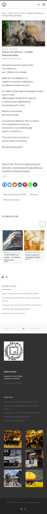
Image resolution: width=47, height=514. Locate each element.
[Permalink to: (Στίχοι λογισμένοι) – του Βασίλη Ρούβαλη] (34, 240)
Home (4, 13)
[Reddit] (14, 183)
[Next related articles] (42, 224)
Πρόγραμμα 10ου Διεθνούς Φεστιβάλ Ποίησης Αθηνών (21, 305)
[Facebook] (4, 183)
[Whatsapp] (30, 183)
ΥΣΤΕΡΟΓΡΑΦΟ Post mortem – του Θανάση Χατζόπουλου (12, 257)
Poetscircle (18, 502)
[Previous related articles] (36, 224)
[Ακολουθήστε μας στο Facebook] (3, 277)
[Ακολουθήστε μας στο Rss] (7, 277)
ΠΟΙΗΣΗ (10, 13)
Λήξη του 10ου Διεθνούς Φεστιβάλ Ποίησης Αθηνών (20, 293)
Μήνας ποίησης (20, 13)
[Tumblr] (35, 183)
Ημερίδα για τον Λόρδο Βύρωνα (13, 313)
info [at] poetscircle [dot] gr (13, 383)
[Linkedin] (19, 183)
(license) (26, 171)
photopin (17, 171)
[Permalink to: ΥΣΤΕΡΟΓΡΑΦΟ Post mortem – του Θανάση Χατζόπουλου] (13, 240)
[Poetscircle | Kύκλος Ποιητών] (4, 4)
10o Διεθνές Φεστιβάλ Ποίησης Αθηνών (16, 309)
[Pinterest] (25, 183)
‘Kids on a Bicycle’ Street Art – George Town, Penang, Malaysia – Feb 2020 (22, 167)
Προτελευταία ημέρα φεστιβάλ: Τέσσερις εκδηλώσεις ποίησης (21, 299)
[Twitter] (9, 183)
